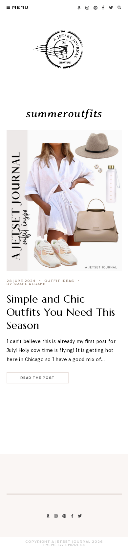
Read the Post (37, 377)
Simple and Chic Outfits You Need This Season (61, 312)
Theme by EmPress (64, 545)
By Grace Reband (26, 284)
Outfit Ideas (59, 281)
